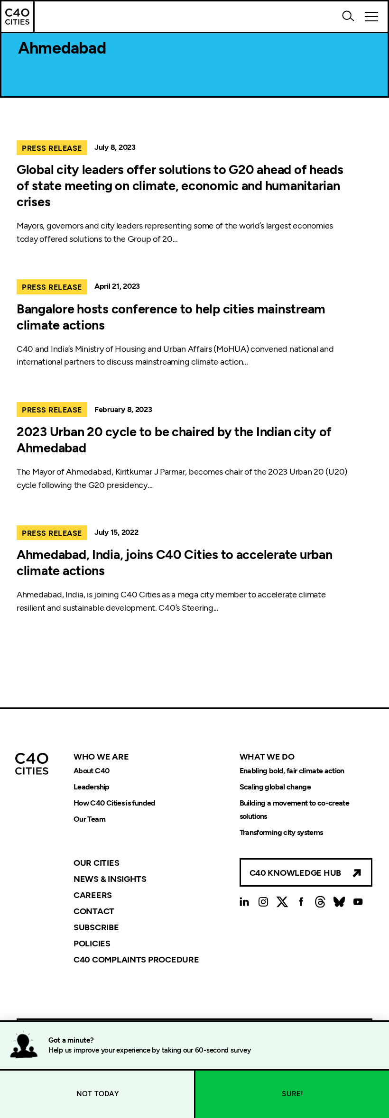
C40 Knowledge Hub (295, 873)
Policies (92, 943)
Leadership (92, 786)
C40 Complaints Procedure (136, 959)
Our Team (89, 819)
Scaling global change (275, 786)
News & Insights (110, 879)
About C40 (91, 770)
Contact (94, 911)
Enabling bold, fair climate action (292, 770)
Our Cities (96, 863)
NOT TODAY (97, 1094)
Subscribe (96, 927)
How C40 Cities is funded (115, 802)
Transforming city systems (281, 832)
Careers (93, 895)
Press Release (52, 148)
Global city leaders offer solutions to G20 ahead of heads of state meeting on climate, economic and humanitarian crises (180, 186)
